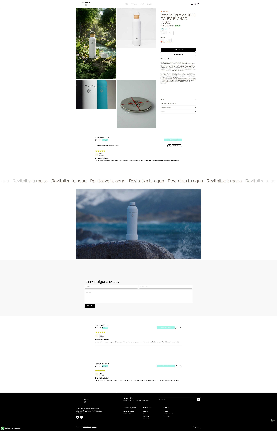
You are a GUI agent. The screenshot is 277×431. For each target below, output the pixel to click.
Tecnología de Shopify (92, 427)
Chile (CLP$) (195, 427)
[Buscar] (195, 4)
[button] (164, 29)
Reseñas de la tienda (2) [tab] (114, 145)
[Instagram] (81, 417)
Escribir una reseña (173, 140)
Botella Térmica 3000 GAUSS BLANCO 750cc (178, 18)
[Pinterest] (171, 58)
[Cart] (198, 4)
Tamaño (162, 30)
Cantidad (163, 37)
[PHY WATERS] (86, 4)
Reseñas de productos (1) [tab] (102, 145)
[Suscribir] (198, 399)
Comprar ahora (178, 54)
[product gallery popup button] (113, 77)
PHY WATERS (85, 427)
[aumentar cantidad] (169, 40)
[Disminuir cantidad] (162, 40)
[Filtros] (169, 145)
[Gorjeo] (168, 58)
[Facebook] (165, 58)
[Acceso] (192, 4)
